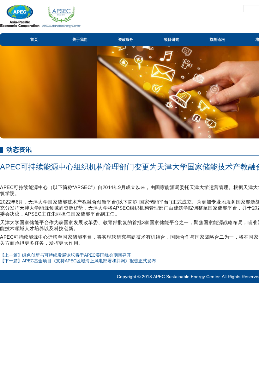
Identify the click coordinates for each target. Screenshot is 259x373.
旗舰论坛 (217, 39)
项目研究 (171, 39)
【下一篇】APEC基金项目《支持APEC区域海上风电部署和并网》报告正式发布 (78, 260)
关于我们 (79, 39)
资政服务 (125, 39)
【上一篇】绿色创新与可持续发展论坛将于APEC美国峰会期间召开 (65, 255)
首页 (34, 39)
